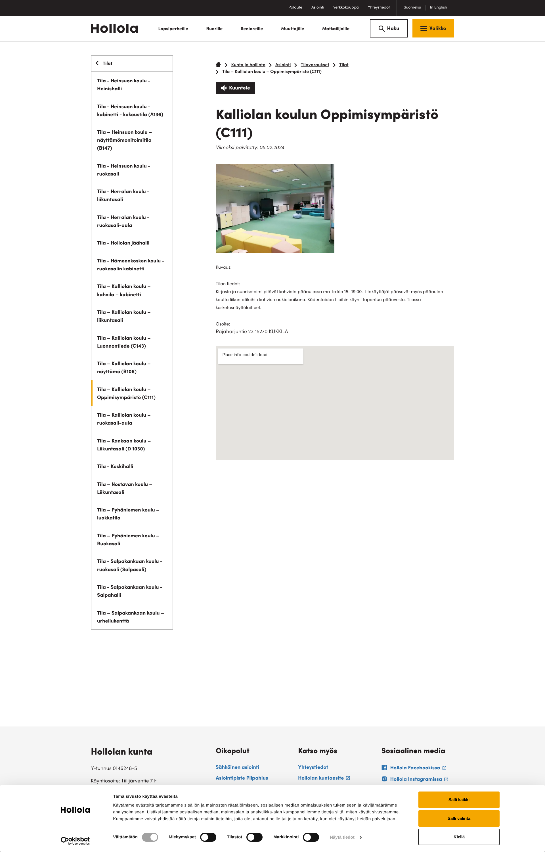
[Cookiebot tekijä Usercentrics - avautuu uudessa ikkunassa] (75, 841)
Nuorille (214, 29)
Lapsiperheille (173, 29)
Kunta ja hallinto (248, 65)
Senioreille (252, 29)
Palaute (297, 10)
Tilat (344, 65)
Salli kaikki (458, 799)
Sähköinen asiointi (237, 767)
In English (438, 8)
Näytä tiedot (342, 837)
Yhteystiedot (379, 8)
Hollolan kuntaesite (324, 779)
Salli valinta (459, 818)
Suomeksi (412, 8)
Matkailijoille (336, 29)
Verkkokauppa (348, 10)
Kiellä (459, 836)
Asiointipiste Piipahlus (242, 778)
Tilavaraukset (315, 65)
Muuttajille (292, 29)
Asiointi (317, 8)
